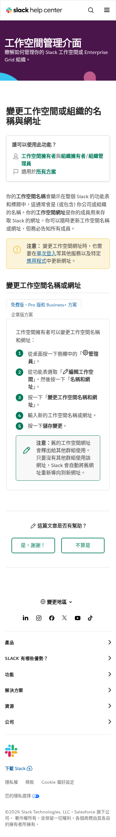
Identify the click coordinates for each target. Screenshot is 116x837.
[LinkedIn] (25, 619)
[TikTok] (90, 619)
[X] (64, 619)
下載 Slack (15, 768)
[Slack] (53, 755)
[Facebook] (51, 619)
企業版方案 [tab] (22, 315)
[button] (33, 545)
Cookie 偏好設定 (57, 782)
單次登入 (46, 253)
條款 (29, 782)
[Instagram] (38, 619)
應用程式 (36, 261)
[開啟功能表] (107, 10)
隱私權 (11, 782)
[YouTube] (77, 619)
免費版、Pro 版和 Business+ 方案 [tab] (44, 305)
